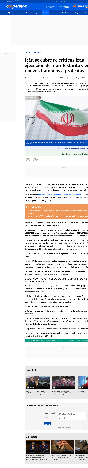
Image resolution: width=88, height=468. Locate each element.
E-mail (46, 417)
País (13, 13)
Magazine (20, 13)
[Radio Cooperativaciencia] (64, 6)
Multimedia (68, 13)
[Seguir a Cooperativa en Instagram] (21, 1)
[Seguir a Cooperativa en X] (18, 1)
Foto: (28, 98)
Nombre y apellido (50, 413)
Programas (78, 13)
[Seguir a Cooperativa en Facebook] (15, 1)
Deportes (29, 13)
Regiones (38, 13)
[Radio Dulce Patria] (51, 7)
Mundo (45, 13)
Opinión (52, 13)
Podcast (60, 13)
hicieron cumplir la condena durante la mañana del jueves (61, 194)
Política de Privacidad (64, 428)
